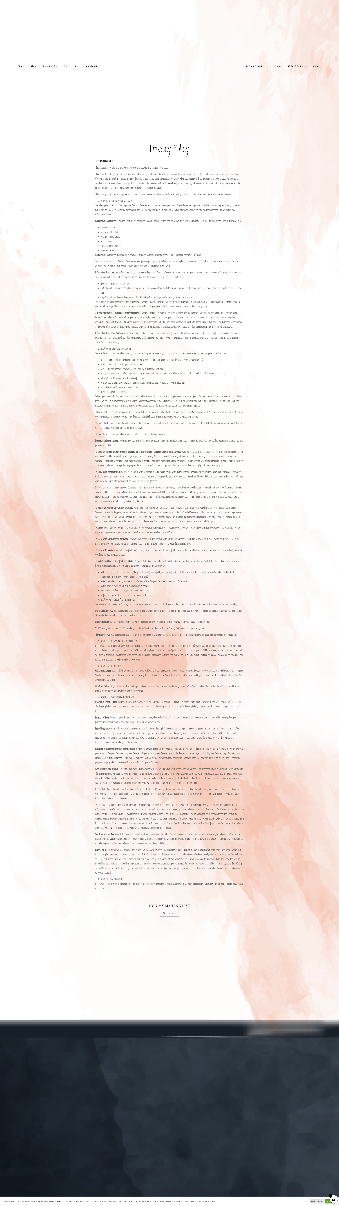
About (34, 66)
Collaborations (93, 66)
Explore (278, 66)
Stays (77, 66)
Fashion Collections (255, 66)
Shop (65, 66)
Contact (317, 66)
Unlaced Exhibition (297, 66)
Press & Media (50, 66)
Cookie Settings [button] (316, 1201)
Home (21, 66)
